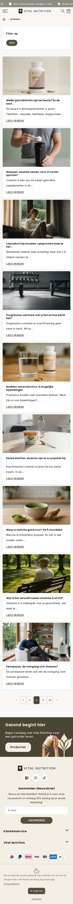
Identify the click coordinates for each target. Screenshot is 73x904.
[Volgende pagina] (57, 700)
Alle (11, 43)
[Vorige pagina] (16, 700)
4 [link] (37, 700)
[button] (63, 11)
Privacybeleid (11, 883)
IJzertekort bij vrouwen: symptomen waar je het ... (34, 245)
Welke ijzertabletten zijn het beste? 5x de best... (33, 102)
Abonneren (36, 820)
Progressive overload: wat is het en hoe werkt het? (35, 316)
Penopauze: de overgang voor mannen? (32, 666)
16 (50, 700)
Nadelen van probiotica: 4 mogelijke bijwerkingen (29, 388)
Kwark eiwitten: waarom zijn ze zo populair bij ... (35, 460)
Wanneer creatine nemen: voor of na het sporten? (32, 173)
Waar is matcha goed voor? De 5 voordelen (34, 529)
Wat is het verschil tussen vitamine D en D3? (34, 598)
